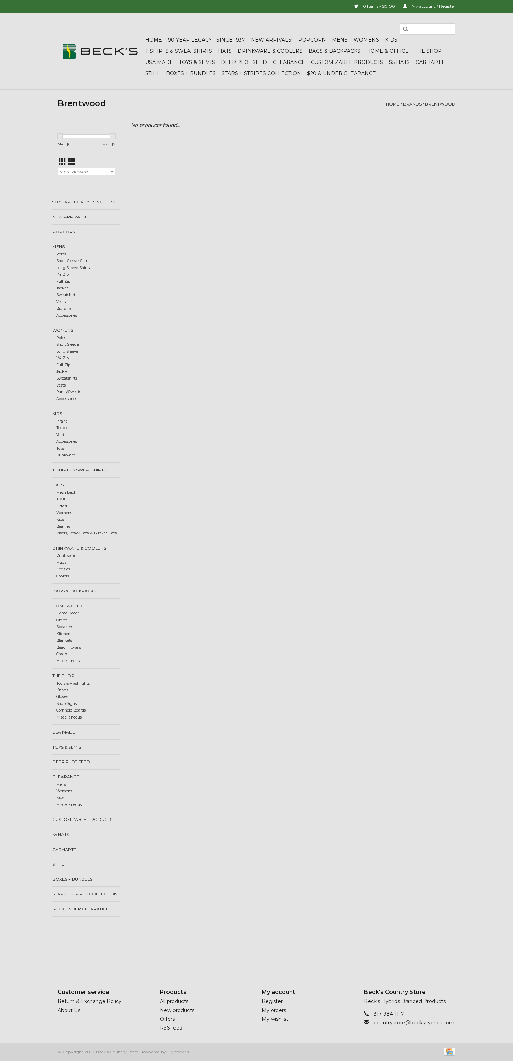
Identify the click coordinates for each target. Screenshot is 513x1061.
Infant (61, 421)
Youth (61, 435)
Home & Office (387, 51)
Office (61, 620)
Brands (412, 104)
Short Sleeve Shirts (73, 261)
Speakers (64, 627)
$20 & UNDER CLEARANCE (341, 73)
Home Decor (67, 613)
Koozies (63, 569)
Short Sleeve (67, 344)
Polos (61, 254)
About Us (69, 1010)
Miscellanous (68, 660)
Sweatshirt (65, 295)
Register (272, 1001)
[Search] (405, 29)
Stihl (152, 73)
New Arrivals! (271, 40)
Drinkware (65, 455)
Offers (167, 1019)
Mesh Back (66, 492)
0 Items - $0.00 (379, 6)
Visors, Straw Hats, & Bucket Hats (86, 533)
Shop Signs (66, 703)
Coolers (62, 576)
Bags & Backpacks (334, 51)
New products (177, 1010)
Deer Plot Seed (244, 62)
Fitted (61, 506)
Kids (391, 40)
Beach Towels (68, 647)
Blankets (64, 640)
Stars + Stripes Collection (261, 73)
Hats (225, 51)
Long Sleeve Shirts (73, 268)
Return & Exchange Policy (89, 1001)
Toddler (63, 428)
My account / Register (433, 6)
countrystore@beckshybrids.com (414, 1022)
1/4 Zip (62, 274)
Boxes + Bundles (191, 73)
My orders (274, 1010)
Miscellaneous (69, 717)
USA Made (159, 62)
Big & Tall (65, 308)
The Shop (428, 51)
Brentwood (440, 104)
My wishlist (275, 1019)
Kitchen (63, 633)
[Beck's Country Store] (100, 51)
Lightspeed (178, 1051)
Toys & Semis (197, 62)
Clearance (289, 62)
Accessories (66, 315)
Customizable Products (347, 62)
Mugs (61, 562)
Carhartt (430, 62)
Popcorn (312, 40)
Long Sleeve (67, 351)
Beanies (63, 526)
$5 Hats (399, 62)
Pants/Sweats (68, 392)
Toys (60, 448)
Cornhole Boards (71, 710)
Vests (61, 301)
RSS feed (171, 1028)
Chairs (61, 654)
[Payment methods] (448, 1051)
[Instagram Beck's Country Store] (275, 960)
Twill (60, 499)
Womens (366, 40)
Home (153, 40)
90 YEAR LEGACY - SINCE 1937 (206, 40)
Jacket (62, 288)
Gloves (62, 696)
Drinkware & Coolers (270, 51)
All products (174, 1001)
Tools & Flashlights (73, 683)
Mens (340, 40)
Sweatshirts (66, 378)
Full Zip (63, 281)
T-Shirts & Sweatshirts (178, 51)
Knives (62, 690)
